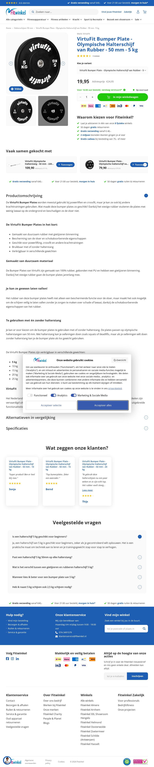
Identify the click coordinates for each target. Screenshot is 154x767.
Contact (10, 700)
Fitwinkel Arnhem (90, 709)
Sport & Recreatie (93, 19)
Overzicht (121, 360)
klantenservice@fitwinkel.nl (72, 636)
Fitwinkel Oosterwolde (93, 726)
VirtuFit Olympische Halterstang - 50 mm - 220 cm (38, 162)
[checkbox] (36, 395)
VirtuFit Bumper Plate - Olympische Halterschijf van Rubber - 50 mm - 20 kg (94, 465)
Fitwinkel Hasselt (90, 744)
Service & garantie (17, 632)
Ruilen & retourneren (18, 628)
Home (8, 28)
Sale (137, 19)
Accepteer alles (103, 405)
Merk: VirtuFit (83, 33)
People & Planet (52, 718)
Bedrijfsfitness (126, 705)
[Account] (138, 12)
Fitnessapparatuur (36, 19)
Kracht (76, 19)
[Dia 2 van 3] (53, 111)
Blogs (46, 723)
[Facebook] (7, 658)
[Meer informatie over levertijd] (124, 90)
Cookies (61, 761)
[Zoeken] (144, 628)
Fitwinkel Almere (90, 705)
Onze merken (51, 709)
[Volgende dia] (63, 63)
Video (18, 89)
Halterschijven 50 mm (23, 28)
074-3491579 (65, 632)
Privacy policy (48, 761)
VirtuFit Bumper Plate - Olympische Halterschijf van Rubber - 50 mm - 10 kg (21, 465)
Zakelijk (128, 11)
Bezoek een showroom (118, 19)
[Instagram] (12, 658)
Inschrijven (137, 676)
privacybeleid (115, 388)
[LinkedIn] (17, 658)
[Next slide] (145, 164)
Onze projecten (126, 709)
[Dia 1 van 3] (21, 111)
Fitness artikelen (59, 19)
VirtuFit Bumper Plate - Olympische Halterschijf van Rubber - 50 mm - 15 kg (58, 465)
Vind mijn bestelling (18, 620)
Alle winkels (87, 700)
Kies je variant (84, 63)
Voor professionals (128, 700)
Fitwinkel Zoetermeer (93, 731)
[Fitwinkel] (13, 762)
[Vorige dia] (11, 63)
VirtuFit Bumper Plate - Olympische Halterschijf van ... (113, 162)
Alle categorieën (14, 19)
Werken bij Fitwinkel (54, 705)
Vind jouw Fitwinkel (112, 11)
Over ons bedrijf (52, 700)
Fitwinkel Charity (52, 714)
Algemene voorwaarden (30, 761)
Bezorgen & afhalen (18, 624)
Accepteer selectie (51, 405)
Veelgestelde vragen (17, 726)
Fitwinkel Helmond (91, 722)
